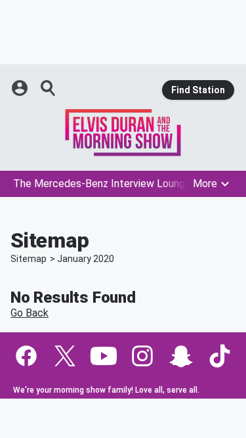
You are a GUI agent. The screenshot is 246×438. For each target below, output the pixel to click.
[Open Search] (48, 88)
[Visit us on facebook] (26, 356)
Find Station (198, 90)
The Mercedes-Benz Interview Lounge (102, 183)
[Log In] (21, 88)
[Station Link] (123, 132)
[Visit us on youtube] (103, 356)
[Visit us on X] (65, 356)
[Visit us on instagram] (142, 356)
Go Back (29, 313)
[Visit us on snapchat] (181, 356)
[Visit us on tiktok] (220, 356)
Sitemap (28, 258)
